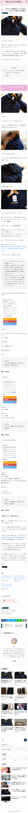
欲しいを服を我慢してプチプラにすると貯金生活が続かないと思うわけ (19, 577)
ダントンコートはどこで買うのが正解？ (14, 70)
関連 (7, 76)
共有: (7, 74)
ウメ (14, 646)
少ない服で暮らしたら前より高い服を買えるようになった (6, 577)
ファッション (5, 607)
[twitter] (15, 661)
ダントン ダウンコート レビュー (8, 611)
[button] (26, 1)
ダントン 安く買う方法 (6, 613)
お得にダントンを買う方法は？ (13, 72)
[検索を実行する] (25, 740)
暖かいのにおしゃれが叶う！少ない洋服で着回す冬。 (6, 586)
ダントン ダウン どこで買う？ (9, 609)
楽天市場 (6, 321)
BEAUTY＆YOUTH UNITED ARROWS (11, 246)
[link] (13, 661)
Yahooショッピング (8, 323)
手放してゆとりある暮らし (14, 1)
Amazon (6, 319)
